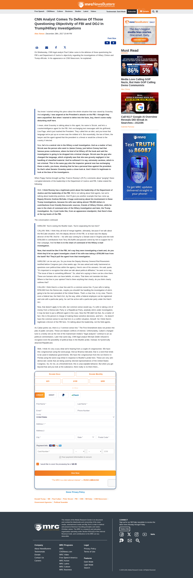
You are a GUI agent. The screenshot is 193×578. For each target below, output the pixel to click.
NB (49, 499)
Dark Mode (121, 11)
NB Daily (88, 499)
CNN (81, 499)
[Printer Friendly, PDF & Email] (46, 48)
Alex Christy (125, 89)
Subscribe (132, 11)
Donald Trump (40, 499)
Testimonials (111, 11)
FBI (76, 499)
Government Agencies (43, 502)
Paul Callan (56, 499)
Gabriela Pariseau (127, 127)
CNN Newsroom (100, 499)
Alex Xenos (39, 34)
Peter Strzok (68, 499)
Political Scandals (61, 502)
